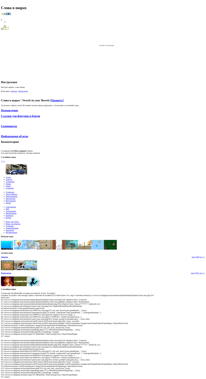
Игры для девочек (13, 224)
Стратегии (10, 192)
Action (8, 177)
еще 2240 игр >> (198, 257)
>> (4, 161)
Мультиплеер (11, 213)
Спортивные (11, 211)
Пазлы (8, 203)
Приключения (11, 196)
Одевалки (10, 226)
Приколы (9, 216)
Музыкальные (11, 232)
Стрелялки (10, 182)
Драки (8, 184)
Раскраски (10, 230)
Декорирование (12, 228)
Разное (8, 218)
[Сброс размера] (4, 29)
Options (30, 151)
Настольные (11, 201)
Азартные (10, 188)
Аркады (14, 91)
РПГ (7, 209)
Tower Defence (11, 194)
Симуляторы (11, 207)
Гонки (8, 186)
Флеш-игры (23, 91)
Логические (10, 199)
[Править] (57, 100)
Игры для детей (12, 222)
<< (2, 161)
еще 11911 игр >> (198, 273)
